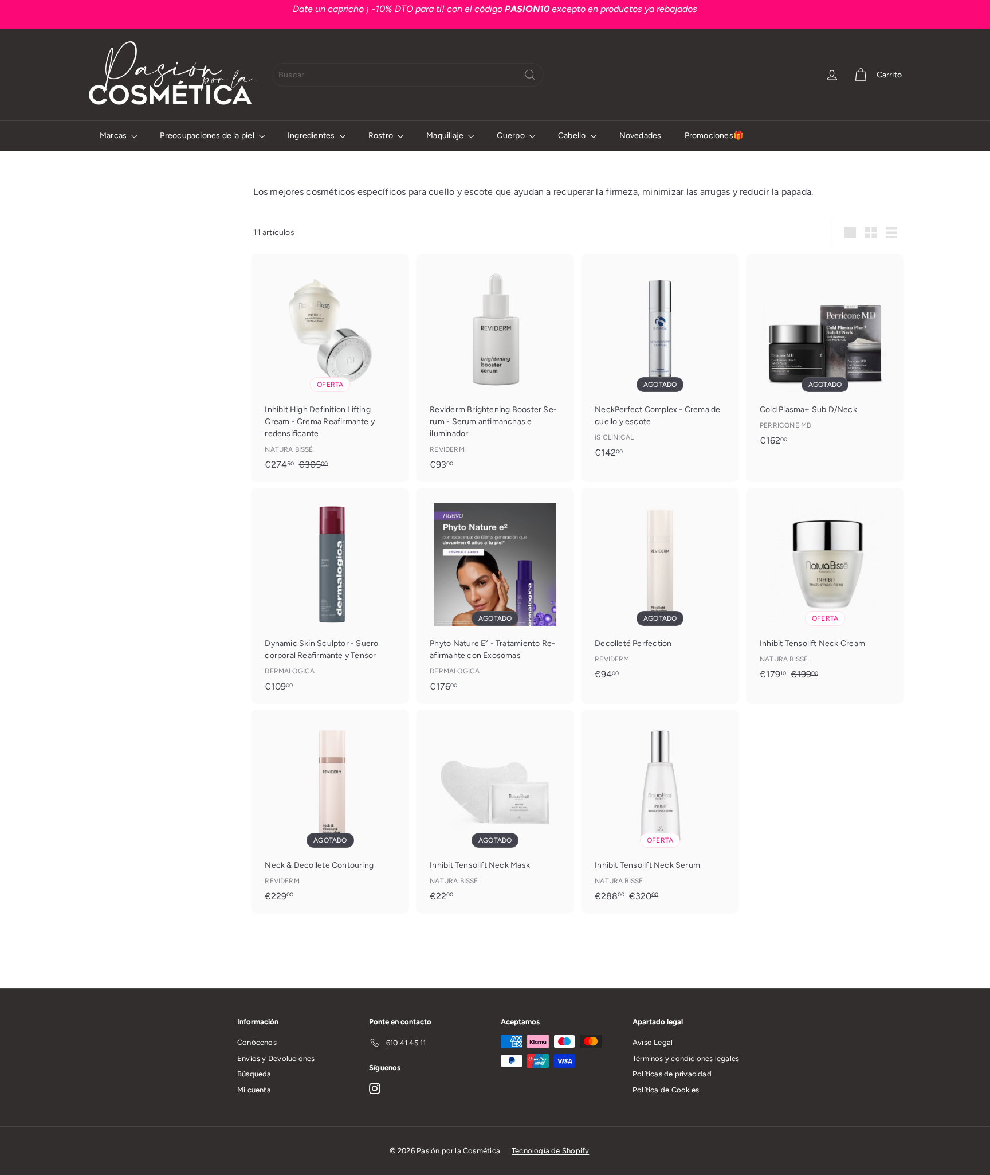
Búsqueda (254, 1074)
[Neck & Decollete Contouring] (330, 811)
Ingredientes (312, 135)
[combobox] (408, 75)
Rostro (381, 135)
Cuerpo (511, 135)
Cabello (573, 135)
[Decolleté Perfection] (660, 589)
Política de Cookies (665, 1090)
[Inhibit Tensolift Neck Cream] (825, 590)
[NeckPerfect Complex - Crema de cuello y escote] (660, 361)
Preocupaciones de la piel (208, 135)
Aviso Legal (652, 1042)
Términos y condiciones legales (685, 1058)
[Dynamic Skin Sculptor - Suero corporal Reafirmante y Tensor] (330, 595)
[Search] (530, 75)
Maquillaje (445, 135)
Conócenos (257, 1042)
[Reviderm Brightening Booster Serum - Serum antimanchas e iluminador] (495, 367)
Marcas (114, 135)
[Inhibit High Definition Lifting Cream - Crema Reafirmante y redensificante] (330, 368)
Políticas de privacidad (672, 1074)
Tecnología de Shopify (550, 1150)
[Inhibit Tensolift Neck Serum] (660, 812)
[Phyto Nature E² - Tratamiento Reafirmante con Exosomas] (495, 595)
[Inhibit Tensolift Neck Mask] (495, 811)
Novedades (640, 135)
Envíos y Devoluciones (276, 1058)
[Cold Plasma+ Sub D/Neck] (825, 355)
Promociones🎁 (714, 135)
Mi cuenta (254, 1090)
